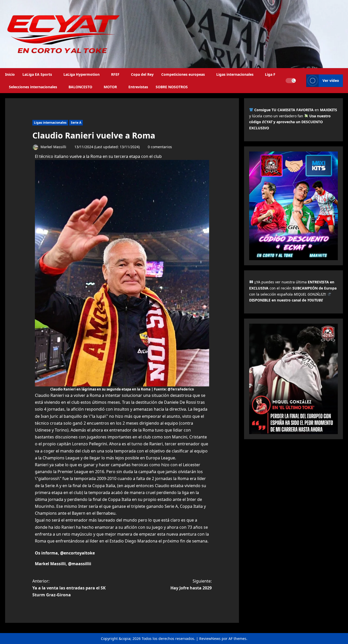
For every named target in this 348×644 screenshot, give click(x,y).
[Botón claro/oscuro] (291, 80)
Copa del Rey (142, 74)
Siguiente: (191, 584)
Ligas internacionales (234, 74)
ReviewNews (210, 638)
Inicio (10, 74)
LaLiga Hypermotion (81, 74)
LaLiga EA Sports (37, 74)
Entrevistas (138, 86)
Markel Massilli (52, 146)
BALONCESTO (80, 86)
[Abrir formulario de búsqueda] (301, 80)
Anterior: (69, 588)
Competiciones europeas (183, 74)
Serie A (76, 122)
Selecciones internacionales (33, 86)
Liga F (270, 74)
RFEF (115, 74)
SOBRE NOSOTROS (172, 86)
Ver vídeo (331, 80)
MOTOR (110, 86)
